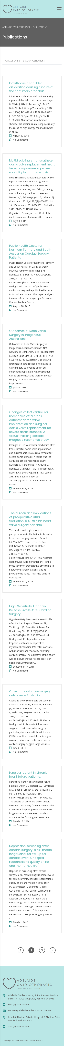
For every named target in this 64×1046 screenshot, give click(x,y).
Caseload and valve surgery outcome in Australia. (30, 693)
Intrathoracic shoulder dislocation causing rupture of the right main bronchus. (31, 87)
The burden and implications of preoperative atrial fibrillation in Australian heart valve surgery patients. (30, 519)
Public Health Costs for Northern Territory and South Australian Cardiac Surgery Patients (30, 252)
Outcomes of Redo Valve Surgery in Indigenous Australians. (27, 335)
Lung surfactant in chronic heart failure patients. (28, 775)
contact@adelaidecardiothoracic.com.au (29, 1010)
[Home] (20, 9)
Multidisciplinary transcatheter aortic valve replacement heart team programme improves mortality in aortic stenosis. (32, 166)
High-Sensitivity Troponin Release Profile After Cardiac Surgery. (30, 610)
